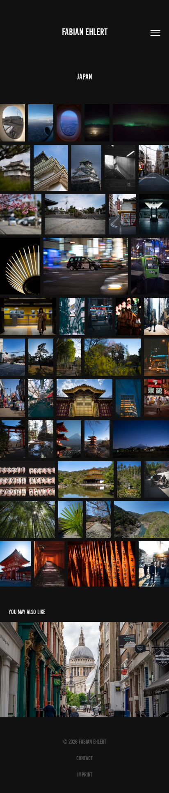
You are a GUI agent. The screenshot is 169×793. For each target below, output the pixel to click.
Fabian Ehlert (84, 32)
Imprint (84, 775)
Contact (84, 758)
